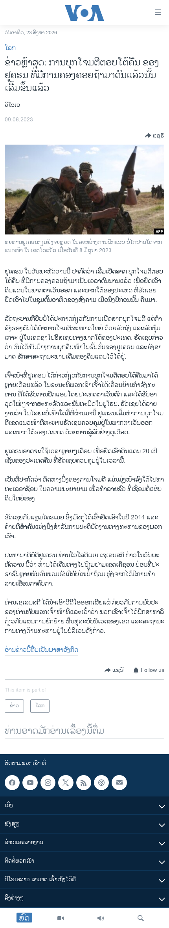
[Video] (60, 918)
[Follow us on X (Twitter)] (65, 782)
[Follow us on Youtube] (29, 782)
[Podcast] (101, 782)
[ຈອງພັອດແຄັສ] (119, 782)
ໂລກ (10, 48)
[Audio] (100, 918)
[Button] (154, 135)
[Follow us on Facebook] (12, 782)
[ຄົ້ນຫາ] (140, 918)
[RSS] (83, 782)
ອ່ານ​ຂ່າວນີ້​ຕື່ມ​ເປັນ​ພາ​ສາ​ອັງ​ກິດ (41, 650)
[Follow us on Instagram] (47, 782)
